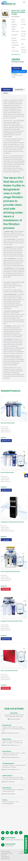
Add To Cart (16, 68)
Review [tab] (5, 93)
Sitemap (23, 851)
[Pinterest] (20, 832)
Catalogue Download (19, 71)
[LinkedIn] (7, 832)
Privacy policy (23, 853)
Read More (4, 536)
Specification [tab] (19, 89)
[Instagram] (16, 832)
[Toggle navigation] (24, 2)
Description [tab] (6, 89)
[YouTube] (11, 832)
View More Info (15, 54)
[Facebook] (2, 832)
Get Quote (6, 540)
